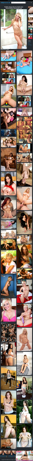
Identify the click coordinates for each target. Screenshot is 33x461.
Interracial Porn (13, 0)
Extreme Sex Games (22, 0)
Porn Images (30, 44)
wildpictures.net (5, 2)
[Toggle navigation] (31, 2)
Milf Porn (17, 0)
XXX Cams (9, 0)
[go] (26, 2)
